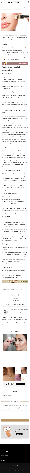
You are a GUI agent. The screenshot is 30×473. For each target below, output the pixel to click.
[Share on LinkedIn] (15, 295)
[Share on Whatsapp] (17, 295)
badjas (11, 263)
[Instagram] (15, 465)
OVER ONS (4, 447)
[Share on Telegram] (18, 295)
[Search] (28, 2)
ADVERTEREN (5, 451)
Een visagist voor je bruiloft (15, 353)
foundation (24, 48)
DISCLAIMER (4, 456)
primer (17, 289)
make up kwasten (6, 289)
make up (19, 286)
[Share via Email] (20, 295)
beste (4, 286)
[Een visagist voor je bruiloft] (15, 342)
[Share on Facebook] (11, 295)
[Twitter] (13, 465)
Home (4, 7)
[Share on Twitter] (12, 295)
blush (8, 286)
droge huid (21, 153)
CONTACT (3, 460)
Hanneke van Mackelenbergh (18, 309)
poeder (12, 289)
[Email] (17, 465)
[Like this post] (10, 295)
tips (21, 289)
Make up (10, 7)
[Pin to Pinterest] (14, 295)
